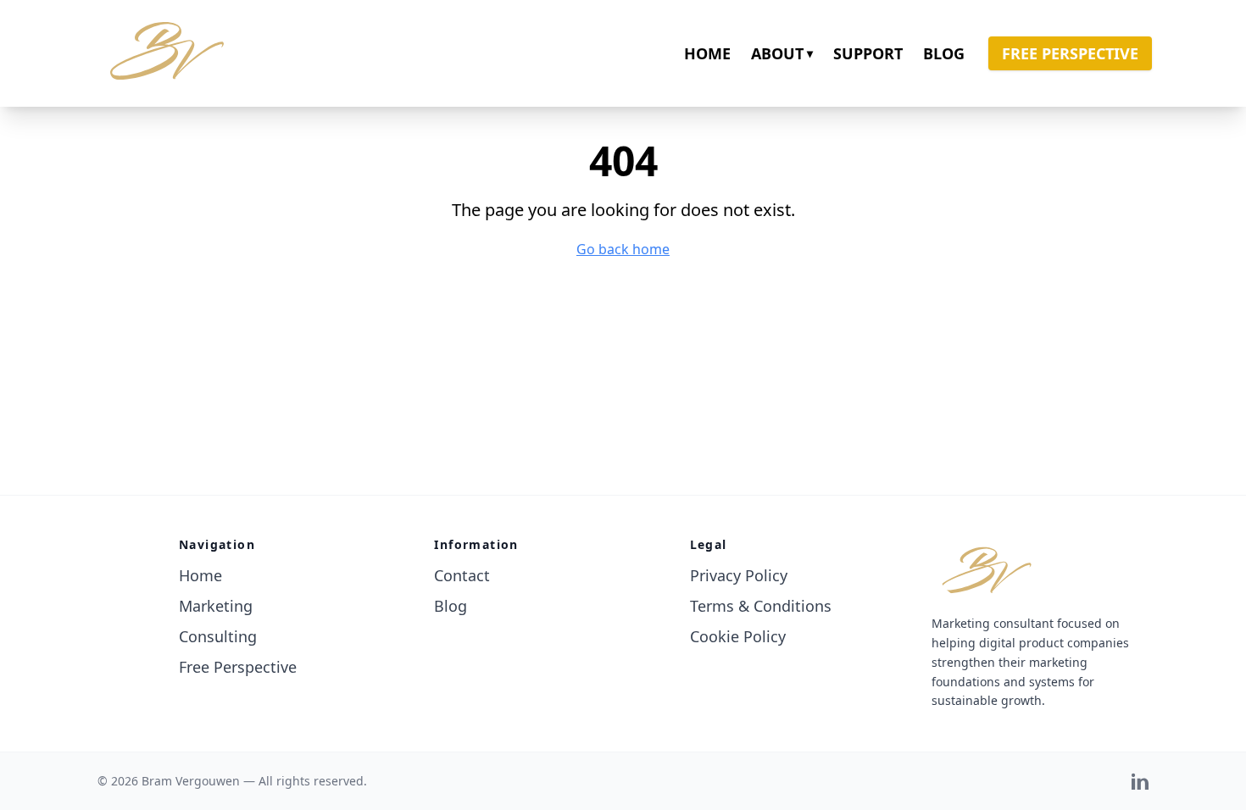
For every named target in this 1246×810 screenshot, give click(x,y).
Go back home (623, 249)
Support (868, 53)
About (782, 53)
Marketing (216, 606)
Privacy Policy (738, 575)
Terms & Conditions (761, 606)
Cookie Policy (738, 636)
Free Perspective (238, 667)
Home (707, 53)
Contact (462, 575)
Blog (944, 53)
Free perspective (1070, 53)
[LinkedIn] (1140, 781)
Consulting (218, 636)
